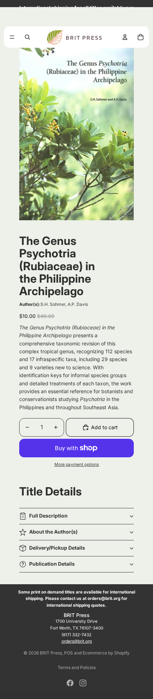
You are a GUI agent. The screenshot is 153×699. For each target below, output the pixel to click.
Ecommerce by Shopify (106, 653)
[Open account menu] (125, 37)
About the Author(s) (53, 532)
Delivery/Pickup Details (57, 548)
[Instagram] (83, 683)
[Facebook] (70, 683)
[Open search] (27, 37)
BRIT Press (51, 653)
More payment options (76, 464)
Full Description (48, 516)
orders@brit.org (77, 641)
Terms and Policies (77, 667)
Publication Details (52, 564)
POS (68, 653)
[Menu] (12, 37)
